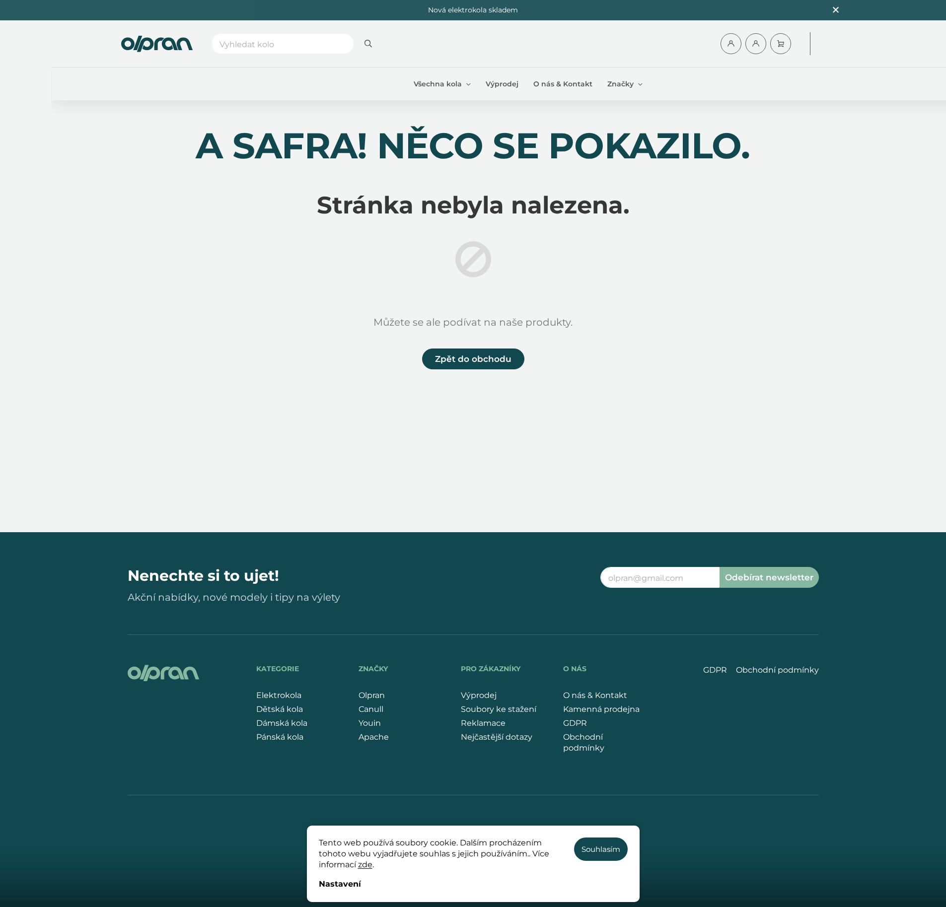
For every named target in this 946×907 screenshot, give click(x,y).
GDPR (575, 723)
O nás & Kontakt (595, 695)
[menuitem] (442, 83)
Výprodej (479, 695)
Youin (370, 723)
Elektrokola (278, 695)
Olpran (372, 695)
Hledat (368, 43)
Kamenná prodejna (601, 709)
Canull (371, 709)
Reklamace (483, 723)
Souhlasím (601, 849)
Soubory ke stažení (498, 709)
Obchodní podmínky (583, 742)
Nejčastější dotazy (496, 737)
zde (365, 864)
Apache (374, 737)
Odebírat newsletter (769, 577)
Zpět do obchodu (473, 359)
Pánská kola (279, 737)
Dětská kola (279, 709)
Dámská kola (281, 723)
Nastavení (340, 884)
